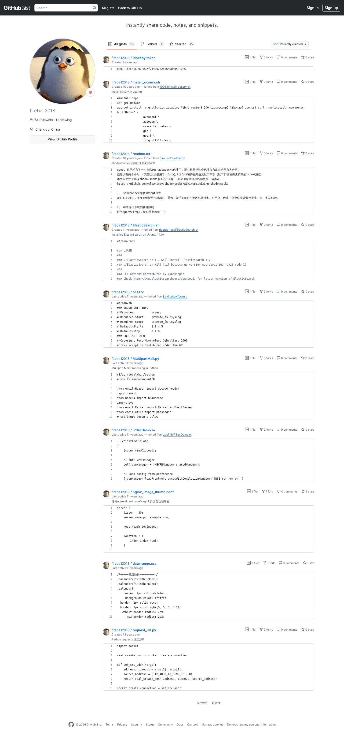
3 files (255, 563)
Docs (180, 724)
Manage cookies (212, 724)
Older (216, 703)
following (64, 120)
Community (165, 724)
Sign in (313, 7)
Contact (192, 724)
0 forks (268, 57)
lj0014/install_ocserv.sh (175, 86)
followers (44, 120)
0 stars (309, 57)
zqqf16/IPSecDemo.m (177, 434)
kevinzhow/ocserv (175, 296)
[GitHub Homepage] (71, 725)
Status (150, 724)
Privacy (122, 724)
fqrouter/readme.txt (172, 158)
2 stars (309, 491)
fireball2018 (121, 58)
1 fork (269, 491)
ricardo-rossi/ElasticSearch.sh (178, 229)
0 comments (288, 57)
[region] (208, 69)
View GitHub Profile (62, 139)
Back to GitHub (130, 8)
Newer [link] (202, 703)
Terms (109, 724)
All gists (108, 8)
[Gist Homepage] (17, 8)
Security (136, 724)
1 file (252, 57)
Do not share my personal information (251, 724)
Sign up (331, 7)
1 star (310, 563)
